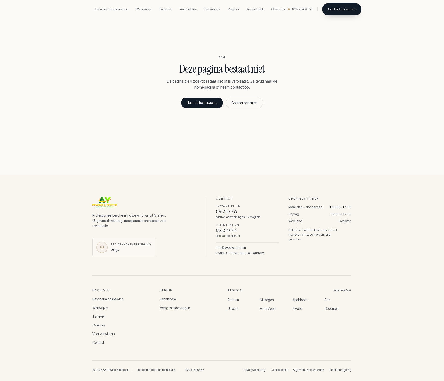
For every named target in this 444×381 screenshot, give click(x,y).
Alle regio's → (343, 290)
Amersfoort (268, 308)
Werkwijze (143, 9)
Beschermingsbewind (111, 9)
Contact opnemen (341, 9)
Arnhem (233, 300)
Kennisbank (255, 9)
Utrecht (233, 308)
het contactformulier (318, 234)
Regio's (233, 9)
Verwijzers (212, 9)
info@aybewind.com (231, 247)
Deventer (331, 308)
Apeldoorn (300, 300)
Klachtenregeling (341, 370)
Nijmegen (267, 300)
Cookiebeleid (279, 370)
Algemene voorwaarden (308, 370)
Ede (327, 300)
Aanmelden (188, 9)
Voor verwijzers (103, 334)
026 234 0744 (226, 230)
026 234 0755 (226, 212)
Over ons (278, 9)
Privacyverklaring (254, 370)
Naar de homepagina (202, 102)
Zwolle (297, 308)
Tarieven (166, 9)
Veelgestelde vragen (175, 308)
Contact (98, 342)
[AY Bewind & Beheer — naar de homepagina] (142, 202)
